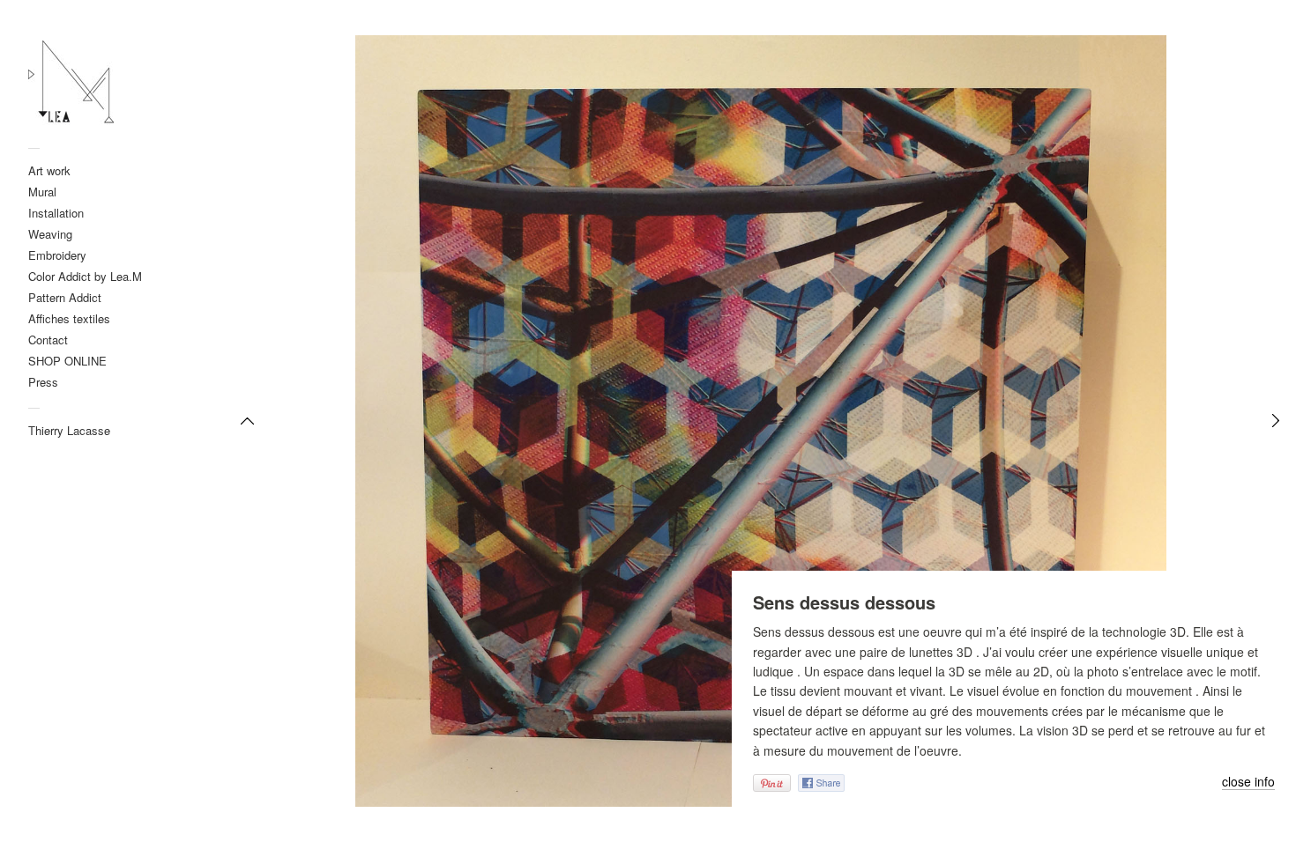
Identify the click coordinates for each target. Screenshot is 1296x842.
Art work (49, 170)
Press (43, 381)
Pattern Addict (64, 297)
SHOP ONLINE (67, 360)
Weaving (50, 233)
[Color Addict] (112, 84)
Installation (56, 212)
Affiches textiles (69, 318)
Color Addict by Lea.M (85, 276)
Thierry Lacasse (69, 430)
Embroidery (57, 255)
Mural (42, 191)
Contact (48, 339)
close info (1248, 782)
